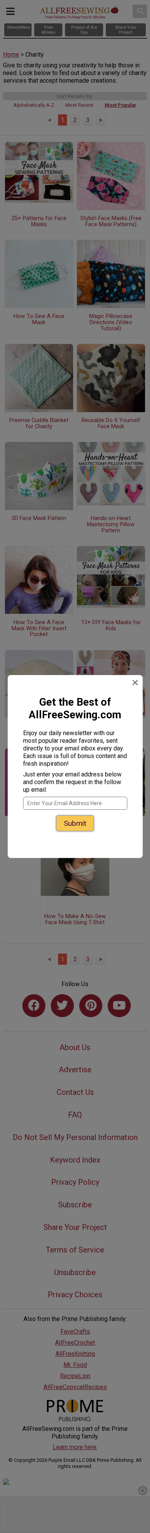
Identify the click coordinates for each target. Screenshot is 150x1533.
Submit (75, 823)
